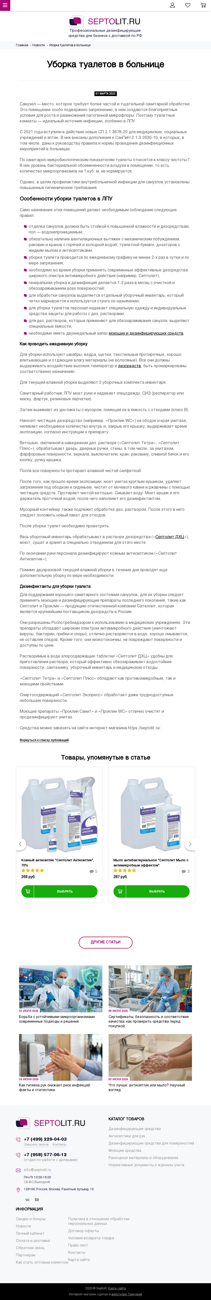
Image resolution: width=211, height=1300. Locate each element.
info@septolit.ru (37, 1170)
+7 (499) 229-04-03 (45, 1139)
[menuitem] (135, 1129)
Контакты (59, 1144)
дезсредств (129, 366)
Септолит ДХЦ (169, 537)
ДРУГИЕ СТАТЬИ (105, 942)
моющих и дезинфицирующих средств (146, 333)
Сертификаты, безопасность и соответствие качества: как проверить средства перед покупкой (149, 1021)
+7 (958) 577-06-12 (45, 1155)
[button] (21, 844)
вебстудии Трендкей (126, 1294)
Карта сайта (117, 1288)
